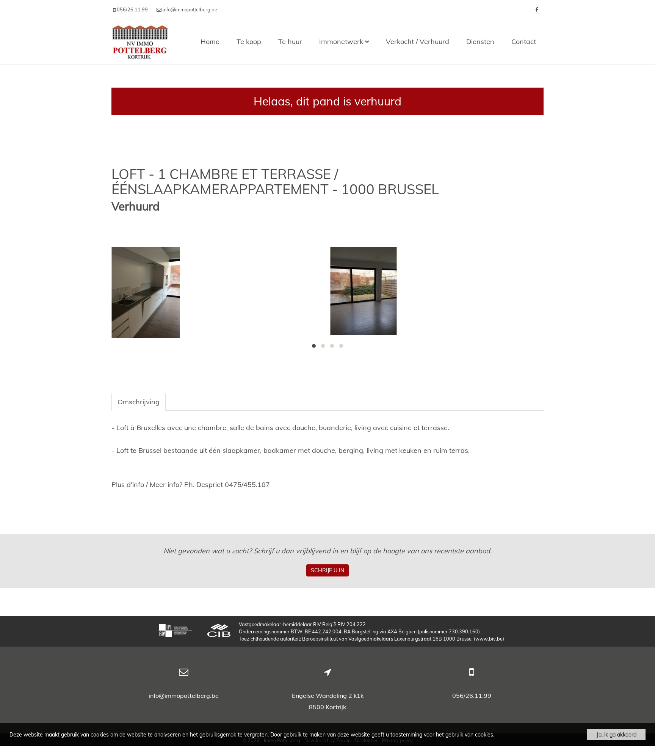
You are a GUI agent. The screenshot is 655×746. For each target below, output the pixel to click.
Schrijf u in (327, 570)
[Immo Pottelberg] (139, 41)
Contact (523, 41)
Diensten (480, 41)
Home (210, 41)
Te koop (249, 41)
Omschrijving (139, 401)
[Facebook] (536, 9)
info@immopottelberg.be (184, 695)
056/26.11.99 (471, 695)
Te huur (290, 41)
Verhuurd (135, 206)
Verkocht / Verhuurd (417, 41)
